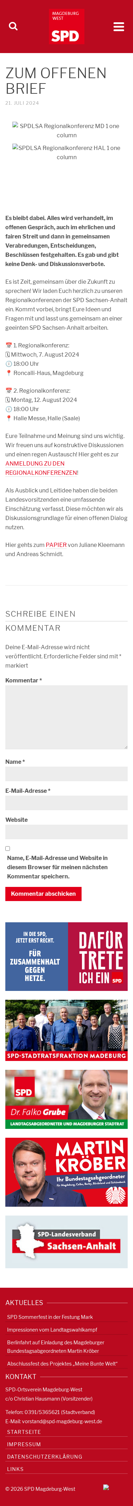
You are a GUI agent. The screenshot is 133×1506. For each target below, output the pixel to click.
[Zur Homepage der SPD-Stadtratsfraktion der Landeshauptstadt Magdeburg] (66, 1030)
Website (16, 820)
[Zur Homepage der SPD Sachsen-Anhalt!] (66, 1241)
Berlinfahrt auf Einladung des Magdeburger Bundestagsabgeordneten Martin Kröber (55, 1346)
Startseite (24, 1432)
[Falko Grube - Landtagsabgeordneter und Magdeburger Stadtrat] (66, 1099)
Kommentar (23, 680)
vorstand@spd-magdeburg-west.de (62, 1421)
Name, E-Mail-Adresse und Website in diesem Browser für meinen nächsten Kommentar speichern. (57, 867)
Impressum (24, 1444)
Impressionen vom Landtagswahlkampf (52, 1330)
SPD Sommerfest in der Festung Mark (50, 1317)
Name (15, 761)
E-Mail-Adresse (27, 790)
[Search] (13, 26)
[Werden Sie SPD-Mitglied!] (66, 956)
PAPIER (56, 545)
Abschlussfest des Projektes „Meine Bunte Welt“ (62, 1364)
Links (15, 1469)
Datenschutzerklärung (44, 1457)
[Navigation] (119, 26)
